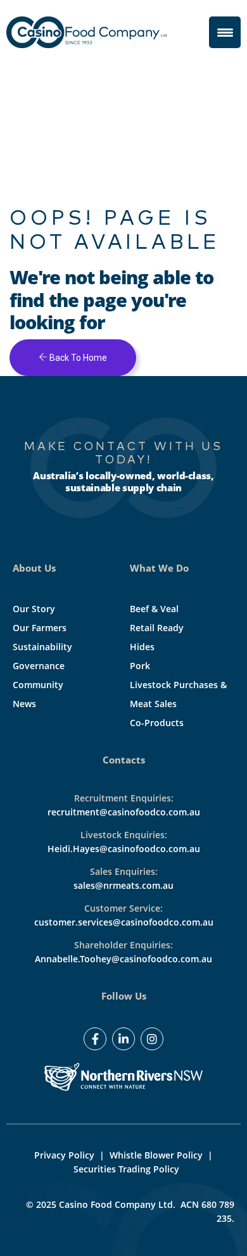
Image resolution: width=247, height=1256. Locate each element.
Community (38, 685)
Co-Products (157, 723)
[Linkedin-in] (123, 1038)
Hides (142, 647)
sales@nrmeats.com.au (123, 885)
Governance (39, 666)
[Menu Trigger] (225, 32)
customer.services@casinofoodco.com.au (123, 922)
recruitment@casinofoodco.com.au (124, 812)
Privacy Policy (64, 1155)
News (24, 704)
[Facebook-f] (95, 1038)
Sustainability (42, 647)
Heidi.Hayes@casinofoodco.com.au (124, 849)
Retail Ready (157, 628)
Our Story (34, 609)
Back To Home (77, 358)
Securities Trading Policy (126, 1169)
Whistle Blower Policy (156, 1155)
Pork (140, 666)
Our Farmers (39, 628)
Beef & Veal (154, 609)
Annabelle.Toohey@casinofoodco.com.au (123, 959)
